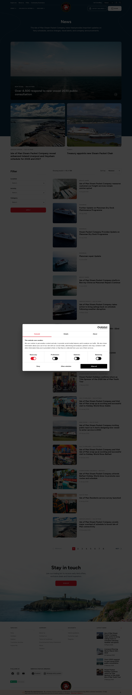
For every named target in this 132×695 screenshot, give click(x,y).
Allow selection (66, 366)
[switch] (55, 358)
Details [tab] (66, 334)
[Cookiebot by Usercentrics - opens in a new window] (98, 327)
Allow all (94, 366)
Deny (38, 366)
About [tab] (95, 334)
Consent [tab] (37, 334)
